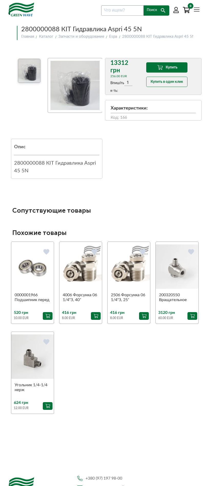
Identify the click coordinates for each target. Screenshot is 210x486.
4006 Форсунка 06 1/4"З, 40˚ (80, 297)
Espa (113, 36)
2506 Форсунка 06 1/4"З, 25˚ (128, 297)
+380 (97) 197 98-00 (104, 478)
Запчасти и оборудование (81, 36)
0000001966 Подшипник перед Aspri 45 (32, 298)
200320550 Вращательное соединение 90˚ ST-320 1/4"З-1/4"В (173, 298)
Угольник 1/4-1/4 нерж (31, 387)
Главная (27, 36)
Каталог (46, 36)
